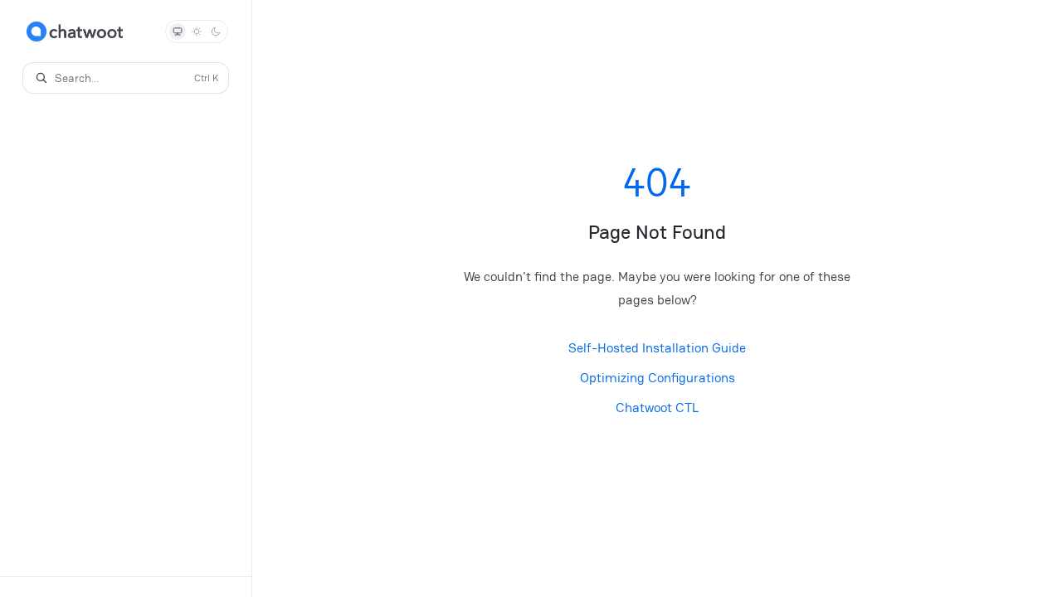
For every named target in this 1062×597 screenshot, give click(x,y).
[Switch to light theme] (196, 31)
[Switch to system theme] (177, 31)
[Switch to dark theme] (215, 31)
